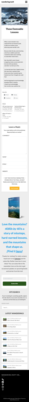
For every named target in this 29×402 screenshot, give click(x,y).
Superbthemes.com (14, 399)
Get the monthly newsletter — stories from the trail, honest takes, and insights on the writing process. (14, 181)
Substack (18, 258)
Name (4, 157)
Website (5, 171)
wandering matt (7, 2)
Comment (6, 135)
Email (4, 164)
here (18, 251)
